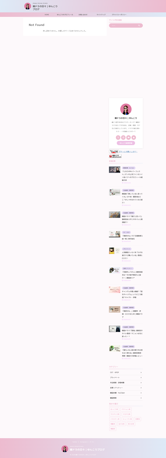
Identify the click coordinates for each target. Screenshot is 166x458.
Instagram (83, 442)
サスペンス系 (115, 414)
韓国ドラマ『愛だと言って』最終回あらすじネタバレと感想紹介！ (132, 219)
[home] (133, 137)
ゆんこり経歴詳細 (126, 143)
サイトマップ (101, 15)
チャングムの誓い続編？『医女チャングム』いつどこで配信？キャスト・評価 (132, 294)
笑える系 (131, 424)
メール (92, 442)
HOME (47, 15)
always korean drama (76, 446)
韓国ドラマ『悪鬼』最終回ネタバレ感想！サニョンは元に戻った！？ (132, 333)
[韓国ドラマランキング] (115, 156)
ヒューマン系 (127, 419)
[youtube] (128, 137)
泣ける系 (121, 424)
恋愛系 (137, 419)
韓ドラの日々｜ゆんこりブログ (45, 8)
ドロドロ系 (126, 414)
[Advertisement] (126, 63)
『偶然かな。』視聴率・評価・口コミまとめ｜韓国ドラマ (132, 314)
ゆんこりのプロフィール (65, 15)
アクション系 (126, 409)
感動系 (113, 424)
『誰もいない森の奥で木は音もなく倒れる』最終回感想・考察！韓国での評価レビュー (132, 353)
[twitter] (118, 137)
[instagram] (123, 137)
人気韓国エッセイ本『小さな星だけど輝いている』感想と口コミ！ (132, 255)
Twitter (74, 442)
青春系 (113, 429)
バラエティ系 (115, 419)
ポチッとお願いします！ (128, 151)
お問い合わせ (83, 15)
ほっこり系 (114, 409)
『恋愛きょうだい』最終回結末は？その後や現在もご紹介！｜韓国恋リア (132, 275)
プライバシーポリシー (119, 15)
